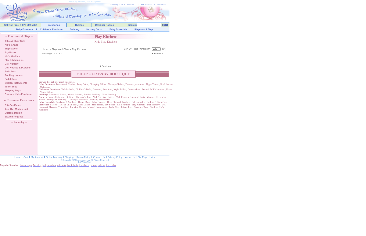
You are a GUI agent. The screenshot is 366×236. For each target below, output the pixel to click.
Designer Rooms (104, 25)
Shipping (69, 157)
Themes (79, 25)
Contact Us (161, 5)
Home (45, 49)
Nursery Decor (94, 29)
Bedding (74, 29)
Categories (54, 25)
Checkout (130, 5)
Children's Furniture (51, 29)
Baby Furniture (24, 29)
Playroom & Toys (143, 29)
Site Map (142, 157)
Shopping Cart (116, 5)
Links (152, 157)
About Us (130, 157)
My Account (146, 5)
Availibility (145, 49)
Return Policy (83, 157)
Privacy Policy (115, 157)
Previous (158, 53)
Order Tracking (54, 157)
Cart (26, 157)
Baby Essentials (118, 29)
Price (135, 49)
